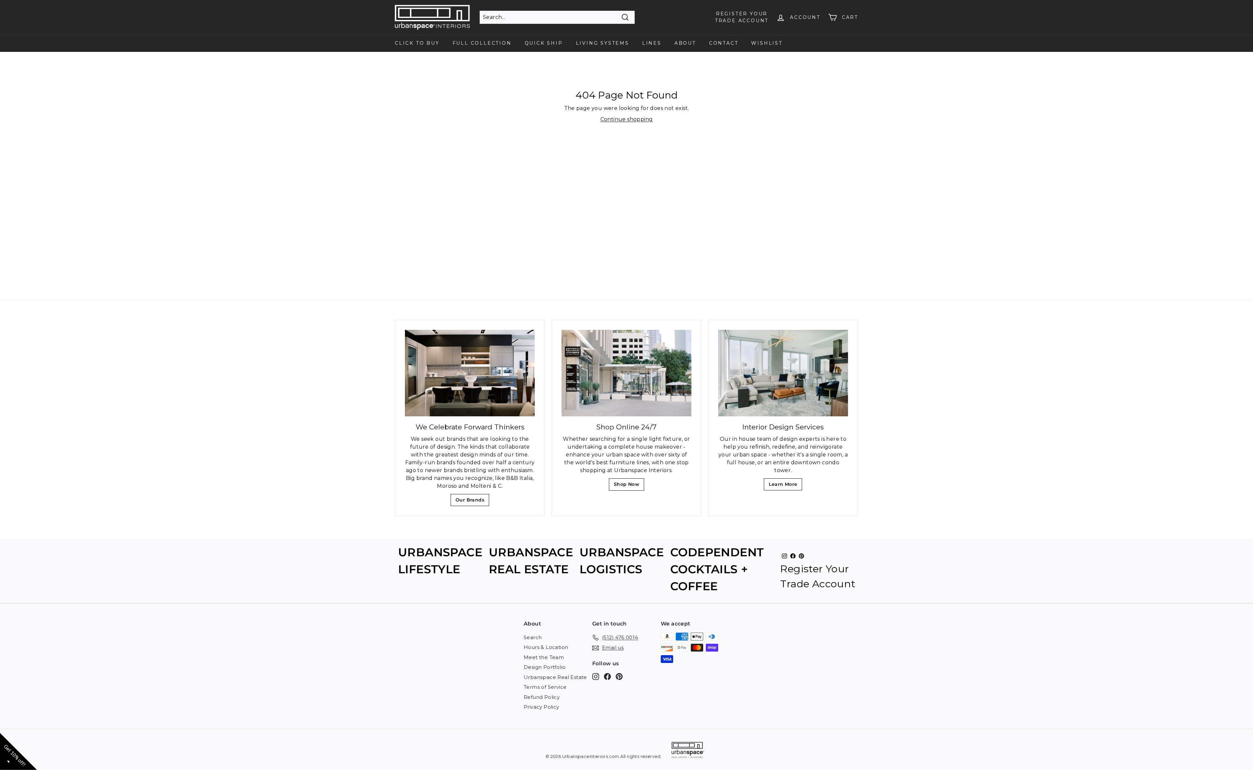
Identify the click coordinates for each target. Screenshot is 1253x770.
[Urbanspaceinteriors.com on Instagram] (595, 676)
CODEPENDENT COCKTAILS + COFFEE (717, 569)
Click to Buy (417, 43)
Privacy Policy (541, 707)
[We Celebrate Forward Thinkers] (470, 373)
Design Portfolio (544, 667)
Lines (651, 43)
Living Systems (602, 43)
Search (533, 637)
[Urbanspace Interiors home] (687, 751)
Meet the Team (544, 657)
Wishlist (766, 43)
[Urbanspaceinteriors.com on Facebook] (607, 676)
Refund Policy (542, 697)
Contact (723, 43)
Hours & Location (546, 647)
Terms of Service (545, 687)
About (685, 43)
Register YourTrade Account (741, 17)
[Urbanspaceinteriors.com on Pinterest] (619, 676)
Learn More (785, 486)
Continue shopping (626, 119)
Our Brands (472, 501)
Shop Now (628, 486)
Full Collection (482, 43)
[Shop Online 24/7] (626, 373)
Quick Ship (544, 43)
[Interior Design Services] (783, 373)
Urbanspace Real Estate (555, 677)
